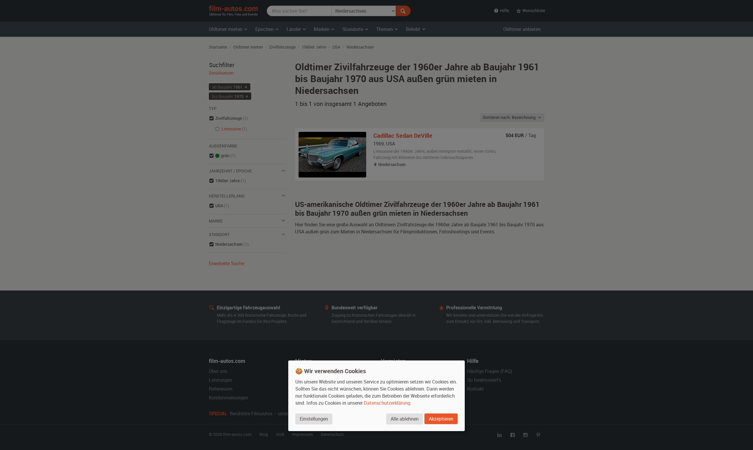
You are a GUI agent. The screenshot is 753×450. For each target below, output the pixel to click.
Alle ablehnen (405, 419)
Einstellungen (314, 419)
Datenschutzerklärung (387, 403)
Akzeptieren (441, 419)
